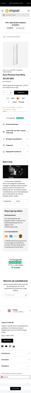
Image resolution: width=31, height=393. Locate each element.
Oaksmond (19, 373)
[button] (28, 11)
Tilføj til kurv (21, 92)
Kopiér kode (21, 28)
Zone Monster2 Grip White (13, 36)
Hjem (4, 36)
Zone (4, 70)
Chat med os (7, 340)
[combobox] (15, 15)
